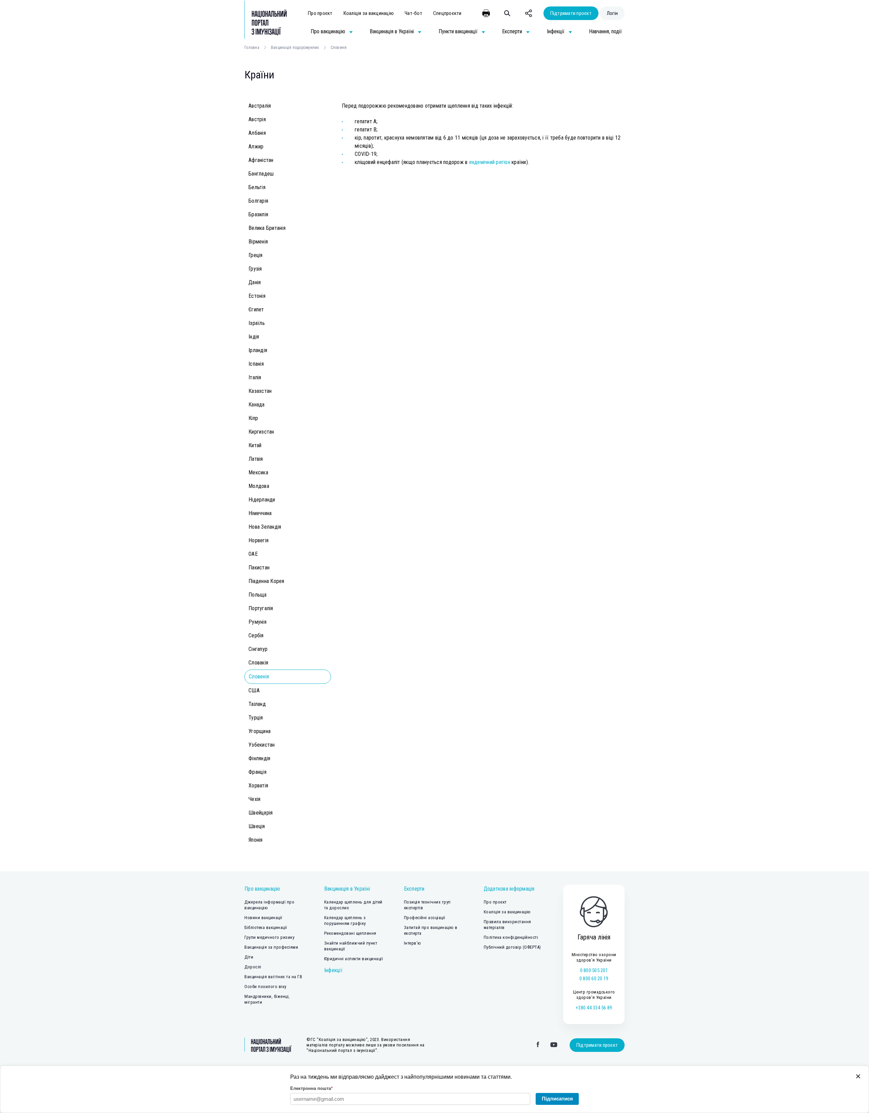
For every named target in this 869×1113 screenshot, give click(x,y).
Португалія (260, 608)
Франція (257, 772)
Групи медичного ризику (269, 937)
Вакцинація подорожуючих (295, 47)
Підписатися (557, 1098)
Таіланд (257, 704)
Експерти (414, 889)
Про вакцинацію (262, 889)
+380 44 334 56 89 (594, 1008)
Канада (256, 404)
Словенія (259, 676)
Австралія (259, 106)
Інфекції (333, 970)
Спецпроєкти (447, 13)
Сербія (256, 635)
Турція (255, 717)
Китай (254, 445)
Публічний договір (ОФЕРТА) (512, 947)
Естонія (256, 296)
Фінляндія (259, 758)
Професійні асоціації (424, 917)
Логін (612, 13)
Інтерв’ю (412, 943)
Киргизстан (261, 431)
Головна (251, 47)
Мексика (258, 472)
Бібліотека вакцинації (265, 927)
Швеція (256, 826)
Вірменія (258, 241)
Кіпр (253, 418)
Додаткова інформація (509, 889)
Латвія (255, 459)
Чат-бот (413, 13)
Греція (255, 255)
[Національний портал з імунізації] (265, 22)
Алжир (255, 146)
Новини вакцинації (263, 917)
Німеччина (260, 513)
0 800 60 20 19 (594, 978)
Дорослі (252, 966)
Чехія (254, 799)
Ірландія (257, 350)
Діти (248, 957)
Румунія (257, 622)
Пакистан (259, 567)
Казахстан (260, 391)
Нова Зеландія (264, 527)
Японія (255, 840)
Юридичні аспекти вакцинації (353, 958)
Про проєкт (320, 13)
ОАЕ (253, 554)
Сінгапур (257, 649)
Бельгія (256, 187)
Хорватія (258, 785)
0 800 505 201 (594, 970)
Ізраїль (256, 323)
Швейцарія (260, 812)
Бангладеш (261, 173)
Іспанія (256, 364)
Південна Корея (266, 581)
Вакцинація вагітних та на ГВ (273, 976)
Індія (253, 336)
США (254, 690)
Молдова (258, 486)
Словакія (258, 662)
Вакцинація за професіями (271, 947)
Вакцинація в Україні (347, 889)
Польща (257, 594)
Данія (254, 282)
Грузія (255, 269)
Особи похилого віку (265, 986)
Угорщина (259, 731)
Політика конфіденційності (511, 937)
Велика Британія (266, 228)
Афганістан (261, 160)
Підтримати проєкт (571, 13)
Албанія (257, 133)
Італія (254, 377)
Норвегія (258, 540)
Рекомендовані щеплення (350, 933)
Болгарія (258, 201)
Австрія (257, 119)
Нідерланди (261, 499)
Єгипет (256, 309)
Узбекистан (261, 745)
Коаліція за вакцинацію (369, 13)
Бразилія (258, 214)
